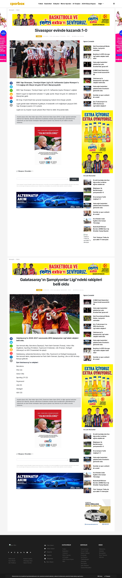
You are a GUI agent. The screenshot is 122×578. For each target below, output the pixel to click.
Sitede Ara (102, 549)
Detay (100, 576)
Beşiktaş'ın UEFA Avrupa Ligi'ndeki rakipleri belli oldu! (101, 56)
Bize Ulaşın (49, 562)
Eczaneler (84, 555)
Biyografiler (102, 553)
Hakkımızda (11, 558)
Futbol (40, 4)
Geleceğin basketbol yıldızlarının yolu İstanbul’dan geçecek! (100, 64)
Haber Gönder (27, 563)
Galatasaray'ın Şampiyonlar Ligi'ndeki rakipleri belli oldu (100, 81)
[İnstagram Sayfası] (15, 552)
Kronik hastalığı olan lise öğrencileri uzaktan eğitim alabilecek (101, 182)
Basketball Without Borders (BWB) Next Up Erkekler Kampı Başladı (101, 229)
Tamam (108, 576)
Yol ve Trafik (84, 551)
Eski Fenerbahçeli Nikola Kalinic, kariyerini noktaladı (101, 48)
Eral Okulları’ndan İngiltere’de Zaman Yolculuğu (99, 221)
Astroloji (101, 557)
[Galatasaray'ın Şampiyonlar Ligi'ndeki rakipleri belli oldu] (45, 314)
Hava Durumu (85, 549)
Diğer (100, 4)
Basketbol (48, 4)
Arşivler (49, 555)
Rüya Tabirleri (103, 555)
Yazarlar (49, 552)
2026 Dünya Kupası (89, 4)
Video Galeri (50, 548)
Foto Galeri (50, 545)
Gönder (74, 179)
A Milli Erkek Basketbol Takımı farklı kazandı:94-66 (101, 72)
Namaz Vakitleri (85, 553)
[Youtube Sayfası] (18, 552)
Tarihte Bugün (85, 559)
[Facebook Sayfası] (9, 552)
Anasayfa (11, 10)
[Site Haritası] (28, 552)
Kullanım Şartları (27, 558)
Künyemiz (50, 558)
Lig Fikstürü (84, 557)
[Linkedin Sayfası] (21, 552)
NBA (64, 561)
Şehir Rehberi (85, 565)
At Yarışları (76, 4)
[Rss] (25, 552)
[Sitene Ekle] (31, 552)
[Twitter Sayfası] (12, 552)
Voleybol (56, 4)
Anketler (101, 551)
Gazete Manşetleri (86, 567)
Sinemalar (83, 561)
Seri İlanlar (84, 563)
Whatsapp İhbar (28, 560)
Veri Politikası (12, 563)
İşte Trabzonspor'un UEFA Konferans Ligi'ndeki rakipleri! (100, 104)
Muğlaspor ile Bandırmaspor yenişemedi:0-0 (98, 190)
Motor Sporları (66, 4)
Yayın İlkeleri (12, 560)
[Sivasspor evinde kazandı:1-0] (45, 59)
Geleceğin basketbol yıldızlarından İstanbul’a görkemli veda (101, 89)
